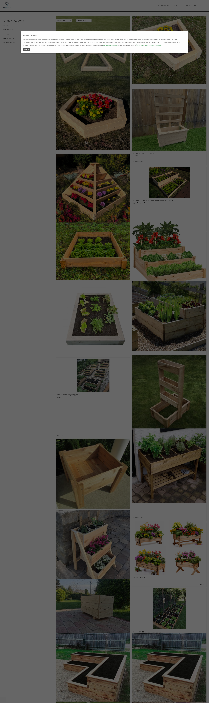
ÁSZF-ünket (139, 45)
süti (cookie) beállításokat (110, 45)
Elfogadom (26, 49)
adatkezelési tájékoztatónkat (153, 45)
